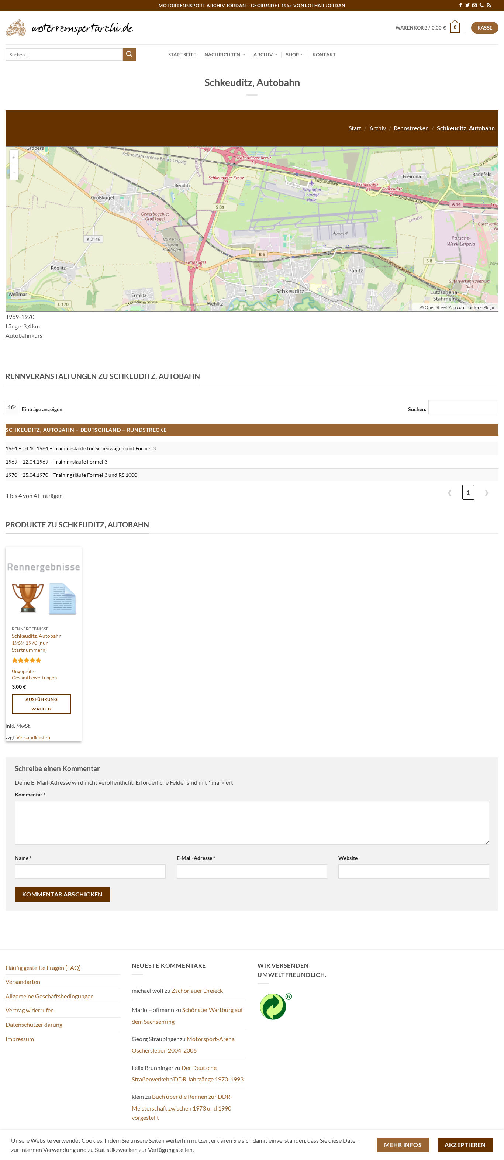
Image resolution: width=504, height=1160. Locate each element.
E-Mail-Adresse (196, 858)
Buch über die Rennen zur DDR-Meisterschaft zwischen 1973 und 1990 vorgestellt (182, 1107)
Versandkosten (33, 737)
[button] (428, 27)
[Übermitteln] (129, 54)
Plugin (489, 307)
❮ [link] (449, 492)
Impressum (20, 1038)
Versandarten (23, 981)
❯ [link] (486, 492)
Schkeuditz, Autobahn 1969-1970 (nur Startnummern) (37, 643)
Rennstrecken (411, 127)
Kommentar (30, 794)
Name (23, 858)
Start (355, 127)
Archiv (263, 55)
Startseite (182, 55)
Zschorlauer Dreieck (197, 990)
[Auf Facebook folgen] (460, 5)
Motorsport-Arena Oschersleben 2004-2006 (183, 1044)
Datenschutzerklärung (34, 1024)
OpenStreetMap (440, 307)
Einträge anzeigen (42, 409)
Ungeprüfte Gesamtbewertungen (34, 674)
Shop (292, 55)
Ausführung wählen (41, 704)
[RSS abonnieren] (489, 5)
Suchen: (417, 409)
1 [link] (468, 492)
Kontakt (324, 55)
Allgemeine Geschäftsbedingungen (50, 995)
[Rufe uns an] (481, 5)
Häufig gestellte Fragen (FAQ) (43, 967)
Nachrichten (222, 55)
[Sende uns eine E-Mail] (474, 5)
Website (348, 858)
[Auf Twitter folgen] (467, 5)
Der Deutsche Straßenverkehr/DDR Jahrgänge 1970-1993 (188, 1073)
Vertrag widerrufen (30, 1009)
